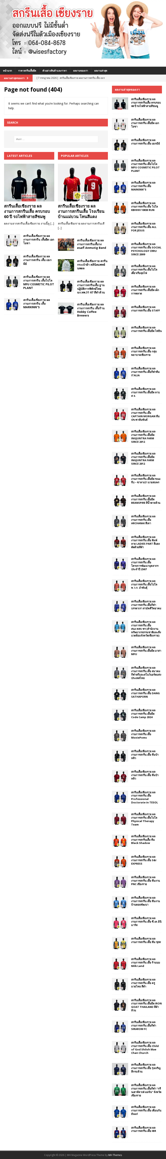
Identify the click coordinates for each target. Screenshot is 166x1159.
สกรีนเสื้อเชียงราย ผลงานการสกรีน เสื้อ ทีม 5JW (146, 940)
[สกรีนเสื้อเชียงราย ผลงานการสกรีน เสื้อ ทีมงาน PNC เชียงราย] (120, 882)
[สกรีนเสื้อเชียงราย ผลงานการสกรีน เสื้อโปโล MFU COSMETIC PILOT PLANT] (12, 281)
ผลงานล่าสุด (100, 70)
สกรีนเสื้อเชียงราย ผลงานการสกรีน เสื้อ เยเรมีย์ (37, 259)
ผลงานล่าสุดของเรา (127, 89)
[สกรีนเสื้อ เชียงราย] (83, 56)
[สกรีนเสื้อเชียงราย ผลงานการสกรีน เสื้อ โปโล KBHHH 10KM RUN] (120, 207)
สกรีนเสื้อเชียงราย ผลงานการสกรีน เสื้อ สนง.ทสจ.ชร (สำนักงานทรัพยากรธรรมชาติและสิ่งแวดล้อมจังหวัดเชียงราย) (146, 628)
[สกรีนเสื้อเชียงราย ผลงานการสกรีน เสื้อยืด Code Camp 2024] (120, 715)
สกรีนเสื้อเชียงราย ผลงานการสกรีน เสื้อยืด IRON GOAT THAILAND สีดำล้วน (146, 1005)
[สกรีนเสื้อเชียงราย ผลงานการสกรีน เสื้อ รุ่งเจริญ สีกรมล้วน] (120, 1069)
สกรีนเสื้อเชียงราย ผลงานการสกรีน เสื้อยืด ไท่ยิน (146, 329)
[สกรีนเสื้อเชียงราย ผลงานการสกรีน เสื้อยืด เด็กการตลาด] (120, 291)
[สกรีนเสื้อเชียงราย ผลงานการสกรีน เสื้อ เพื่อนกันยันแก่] (120, 1111)
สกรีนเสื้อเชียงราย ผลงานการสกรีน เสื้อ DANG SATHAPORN (145, 693)
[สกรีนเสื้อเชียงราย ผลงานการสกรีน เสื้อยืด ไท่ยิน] (120, 332)
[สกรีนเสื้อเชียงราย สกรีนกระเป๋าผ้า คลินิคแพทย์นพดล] (66, 265)
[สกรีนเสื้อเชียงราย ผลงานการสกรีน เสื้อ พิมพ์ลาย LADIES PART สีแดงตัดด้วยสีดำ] (120, 541)
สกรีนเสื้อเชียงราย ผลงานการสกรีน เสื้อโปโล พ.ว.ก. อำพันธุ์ (144, 584)
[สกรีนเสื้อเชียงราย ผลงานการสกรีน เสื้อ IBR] (120, 1132)
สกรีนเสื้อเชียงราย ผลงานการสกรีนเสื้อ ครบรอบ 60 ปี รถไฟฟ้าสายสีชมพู (27, 211)
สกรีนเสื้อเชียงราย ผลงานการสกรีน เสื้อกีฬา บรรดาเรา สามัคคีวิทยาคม (146, 605)
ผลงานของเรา (80, 70)
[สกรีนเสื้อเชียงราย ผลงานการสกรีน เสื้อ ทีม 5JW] (120, 943)
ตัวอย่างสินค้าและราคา (55, 70)
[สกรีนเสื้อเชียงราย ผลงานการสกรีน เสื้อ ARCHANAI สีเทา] (120, 521)
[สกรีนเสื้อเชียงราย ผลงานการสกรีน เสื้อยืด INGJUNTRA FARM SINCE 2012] (120, 436)
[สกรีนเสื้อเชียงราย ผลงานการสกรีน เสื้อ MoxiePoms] (120, 735)
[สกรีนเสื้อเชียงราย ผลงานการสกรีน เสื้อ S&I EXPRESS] (120, 861)
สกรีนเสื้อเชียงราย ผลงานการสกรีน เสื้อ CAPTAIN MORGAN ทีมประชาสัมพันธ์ (145, 414)
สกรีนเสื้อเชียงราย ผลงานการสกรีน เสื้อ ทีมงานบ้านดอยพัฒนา (145, 901)
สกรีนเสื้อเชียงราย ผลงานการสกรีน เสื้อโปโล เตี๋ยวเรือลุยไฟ (144, 269)
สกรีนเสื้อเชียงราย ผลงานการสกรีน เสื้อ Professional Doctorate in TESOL (144, 797)
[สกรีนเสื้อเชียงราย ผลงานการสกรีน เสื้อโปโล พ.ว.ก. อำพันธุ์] (120, 585)
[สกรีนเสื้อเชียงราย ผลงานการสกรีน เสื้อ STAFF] (120, 311)
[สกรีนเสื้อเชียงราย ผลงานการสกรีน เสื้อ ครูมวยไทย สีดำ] (120, 984)
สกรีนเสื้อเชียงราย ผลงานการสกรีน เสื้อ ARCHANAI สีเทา (143, 519)
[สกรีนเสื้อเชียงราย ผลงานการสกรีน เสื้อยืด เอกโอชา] (12, 240)
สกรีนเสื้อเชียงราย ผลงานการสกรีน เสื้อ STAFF (145, 308)
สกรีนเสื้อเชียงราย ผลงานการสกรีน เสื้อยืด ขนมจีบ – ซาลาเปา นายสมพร (146, 479)
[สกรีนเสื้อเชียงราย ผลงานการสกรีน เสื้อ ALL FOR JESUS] (120, 228)
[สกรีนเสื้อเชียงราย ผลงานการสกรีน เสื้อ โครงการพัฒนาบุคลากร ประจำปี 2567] (120, 563)
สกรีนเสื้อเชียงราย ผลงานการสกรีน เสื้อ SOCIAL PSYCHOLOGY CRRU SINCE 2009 (146, 249)
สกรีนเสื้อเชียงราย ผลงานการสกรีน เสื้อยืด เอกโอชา (38, 239)
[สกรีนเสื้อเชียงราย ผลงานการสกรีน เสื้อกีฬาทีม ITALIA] (120, 373)
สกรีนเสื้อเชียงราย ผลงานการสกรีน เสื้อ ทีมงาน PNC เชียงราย (145, 880)
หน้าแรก (7, 70)
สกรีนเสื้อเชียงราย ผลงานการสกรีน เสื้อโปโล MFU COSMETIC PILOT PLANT (38, 282)
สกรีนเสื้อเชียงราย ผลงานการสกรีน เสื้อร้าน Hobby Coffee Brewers (91, 309)
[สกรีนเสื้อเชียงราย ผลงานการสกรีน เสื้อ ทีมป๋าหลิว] (120, 756)
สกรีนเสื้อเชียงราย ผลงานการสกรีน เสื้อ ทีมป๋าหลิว (145, 754)
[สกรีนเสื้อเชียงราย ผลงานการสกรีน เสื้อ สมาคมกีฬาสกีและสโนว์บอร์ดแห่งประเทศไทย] (120, 672)
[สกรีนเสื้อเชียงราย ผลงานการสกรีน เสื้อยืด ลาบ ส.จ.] (120, 393)
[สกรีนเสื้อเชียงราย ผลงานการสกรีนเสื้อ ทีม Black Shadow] (120, 841)
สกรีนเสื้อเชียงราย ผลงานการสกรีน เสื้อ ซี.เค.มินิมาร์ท (146, 921)
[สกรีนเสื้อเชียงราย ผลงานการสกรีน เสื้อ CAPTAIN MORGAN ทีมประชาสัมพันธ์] (120, 414)
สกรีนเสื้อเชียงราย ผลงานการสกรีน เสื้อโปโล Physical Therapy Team (144, 819)
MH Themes (115, 1155)
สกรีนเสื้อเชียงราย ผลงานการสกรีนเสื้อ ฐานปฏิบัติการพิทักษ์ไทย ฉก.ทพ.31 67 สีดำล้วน (91, 286)
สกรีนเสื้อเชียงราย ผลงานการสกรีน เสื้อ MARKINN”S (36, 303)
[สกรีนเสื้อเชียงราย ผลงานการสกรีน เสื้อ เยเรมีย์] (12, 260)
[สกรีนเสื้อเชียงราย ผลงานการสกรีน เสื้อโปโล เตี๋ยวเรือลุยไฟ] (120, 270)
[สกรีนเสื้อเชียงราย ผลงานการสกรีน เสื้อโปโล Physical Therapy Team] (120, 819)
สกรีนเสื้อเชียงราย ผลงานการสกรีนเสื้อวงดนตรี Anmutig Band (91, 243)
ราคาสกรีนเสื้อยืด (27, 70)
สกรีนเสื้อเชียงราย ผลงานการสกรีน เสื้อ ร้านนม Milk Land (145, 962)
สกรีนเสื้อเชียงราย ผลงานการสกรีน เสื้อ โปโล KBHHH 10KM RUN (144, 206)
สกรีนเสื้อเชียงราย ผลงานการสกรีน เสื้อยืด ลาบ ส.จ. (145, 392)
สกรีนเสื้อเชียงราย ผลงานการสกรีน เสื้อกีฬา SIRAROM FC (143, 1025)
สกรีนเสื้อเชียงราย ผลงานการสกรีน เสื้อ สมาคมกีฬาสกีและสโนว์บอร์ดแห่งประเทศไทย (146, 673)
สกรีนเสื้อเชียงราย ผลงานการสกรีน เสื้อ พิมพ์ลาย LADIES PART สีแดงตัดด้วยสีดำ (145, 542)
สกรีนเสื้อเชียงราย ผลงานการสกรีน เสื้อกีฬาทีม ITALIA (145, 372)
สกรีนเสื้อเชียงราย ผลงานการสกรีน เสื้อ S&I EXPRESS (143, 860)
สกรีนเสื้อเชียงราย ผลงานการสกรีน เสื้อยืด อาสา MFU (146, 650)
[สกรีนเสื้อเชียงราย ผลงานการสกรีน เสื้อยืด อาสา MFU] (120, 652)
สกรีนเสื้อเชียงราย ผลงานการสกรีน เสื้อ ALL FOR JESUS (143, 227)
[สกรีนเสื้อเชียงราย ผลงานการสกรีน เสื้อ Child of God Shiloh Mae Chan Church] (120, 1047)
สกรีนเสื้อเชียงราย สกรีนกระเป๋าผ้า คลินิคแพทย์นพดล (92, 264)
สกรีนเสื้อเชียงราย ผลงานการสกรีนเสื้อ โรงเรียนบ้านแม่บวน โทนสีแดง (81, 211)
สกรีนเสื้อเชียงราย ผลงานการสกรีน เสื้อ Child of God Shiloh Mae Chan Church (145, 1048)
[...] (52, 223)
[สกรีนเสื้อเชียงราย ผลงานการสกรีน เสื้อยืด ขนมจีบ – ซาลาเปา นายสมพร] (120, 480)
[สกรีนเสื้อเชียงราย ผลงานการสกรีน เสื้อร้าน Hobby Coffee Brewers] (66, 309)
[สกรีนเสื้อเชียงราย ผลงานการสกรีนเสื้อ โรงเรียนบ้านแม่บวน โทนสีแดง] (83, 182)
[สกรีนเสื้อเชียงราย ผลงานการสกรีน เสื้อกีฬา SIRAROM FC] (120, 1026)
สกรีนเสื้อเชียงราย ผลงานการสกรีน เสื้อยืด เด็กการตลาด (145, 290)
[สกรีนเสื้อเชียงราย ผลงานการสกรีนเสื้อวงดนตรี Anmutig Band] (66, 244)
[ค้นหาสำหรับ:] (56, 139)
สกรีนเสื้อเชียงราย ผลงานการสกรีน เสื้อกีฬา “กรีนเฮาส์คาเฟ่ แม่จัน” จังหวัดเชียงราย (146, 1090)
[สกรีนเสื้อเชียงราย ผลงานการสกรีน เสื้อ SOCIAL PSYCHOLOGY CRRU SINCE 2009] (120, 248)
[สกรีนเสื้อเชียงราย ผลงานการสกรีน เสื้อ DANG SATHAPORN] (120, 694)
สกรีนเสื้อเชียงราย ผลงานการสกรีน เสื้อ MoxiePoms (143, 734)
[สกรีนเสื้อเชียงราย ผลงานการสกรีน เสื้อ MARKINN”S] (12, 304)
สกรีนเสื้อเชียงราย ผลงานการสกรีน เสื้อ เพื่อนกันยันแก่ (146, 1110)
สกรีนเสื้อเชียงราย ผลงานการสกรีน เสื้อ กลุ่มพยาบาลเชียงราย (144, 351)
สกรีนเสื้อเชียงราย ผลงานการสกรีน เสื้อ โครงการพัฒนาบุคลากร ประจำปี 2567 (145, 564)
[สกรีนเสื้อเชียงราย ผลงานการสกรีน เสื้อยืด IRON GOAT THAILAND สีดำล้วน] (120, 1005)
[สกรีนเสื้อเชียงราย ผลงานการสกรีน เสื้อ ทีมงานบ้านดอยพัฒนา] (120, 902)
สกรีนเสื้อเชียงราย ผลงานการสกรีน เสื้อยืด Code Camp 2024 (143, 713)
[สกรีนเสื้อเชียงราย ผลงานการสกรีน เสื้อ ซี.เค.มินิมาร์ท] (120, 922)
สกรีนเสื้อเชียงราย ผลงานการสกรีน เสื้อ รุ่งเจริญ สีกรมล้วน (146, 1068)
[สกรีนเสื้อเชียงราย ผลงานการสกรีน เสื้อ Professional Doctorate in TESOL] (120, 797)
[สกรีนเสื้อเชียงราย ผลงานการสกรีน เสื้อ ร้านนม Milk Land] (120, 963)
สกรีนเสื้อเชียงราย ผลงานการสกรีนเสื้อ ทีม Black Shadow (143, 839)
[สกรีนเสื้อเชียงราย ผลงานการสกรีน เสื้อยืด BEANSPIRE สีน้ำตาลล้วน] (120, 500)
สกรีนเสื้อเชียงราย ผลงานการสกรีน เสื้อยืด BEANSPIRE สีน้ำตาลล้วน (145, 499)
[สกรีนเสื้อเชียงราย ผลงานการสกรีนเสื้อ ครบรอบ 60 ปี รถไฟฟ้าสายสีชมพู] (29, 182)
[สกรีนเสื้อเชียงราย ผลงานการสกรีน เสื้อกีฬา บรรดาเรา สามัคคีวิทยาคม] (120, 606)
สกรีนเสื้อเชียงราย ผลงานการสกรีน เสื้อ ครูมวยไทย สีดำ (143, 983)
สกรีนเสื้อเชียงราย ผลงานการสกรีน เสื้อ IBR (143, 1129)
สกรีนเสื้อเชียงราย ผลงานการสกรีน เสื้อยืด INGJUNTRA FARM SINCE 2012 (143, 437)
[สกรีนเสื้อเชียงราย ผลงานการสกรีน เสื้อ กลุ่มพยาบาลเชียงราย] (120, 352)
